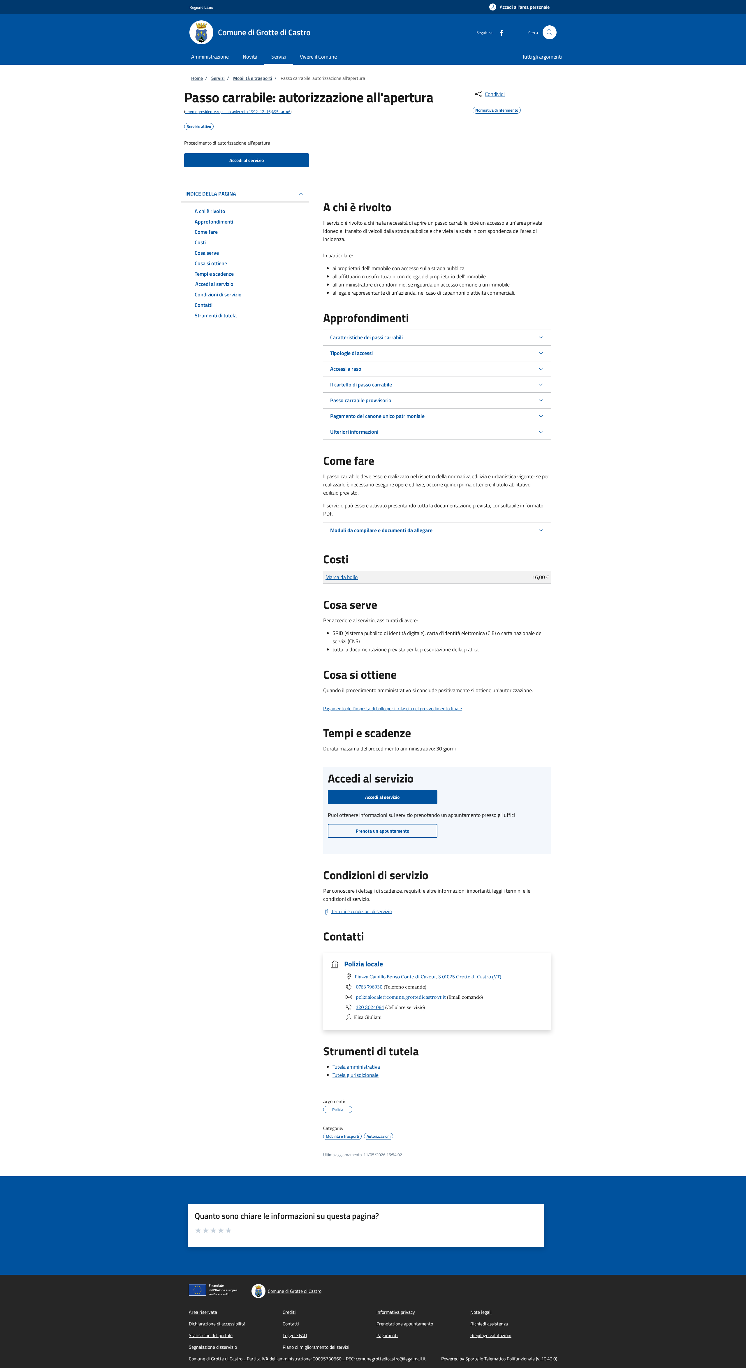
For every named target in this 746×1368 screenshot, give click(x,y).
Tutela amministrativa (356, 1067)
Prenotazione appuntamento (404, 1323)
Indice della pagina (210, 194)
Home (197, 78)
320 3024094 (370, 1007)
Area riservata (203, 1312)
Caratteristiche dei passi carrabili (366, 337)
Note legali (481, 1312)
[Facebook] (499, 32)
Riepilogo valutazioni (490, 1335)
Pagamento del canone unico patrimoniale (377, 416)
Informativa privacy (395, 1312)
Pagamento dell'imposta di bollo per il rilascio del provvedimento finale (392, 708)
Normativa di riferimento (496, 109)
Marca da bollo (342, 577)
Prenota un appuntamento (382, 830)
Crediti (289, 1312)
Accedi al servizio (246, 160)
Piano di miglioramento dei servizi (316, 1347)
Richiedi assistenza (489, 1323)
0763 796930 (369, 987)
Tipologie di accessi (351, 353)
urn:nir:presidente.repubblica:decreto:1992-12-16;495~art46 (238, 111)
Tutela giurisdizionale (355, 1075)
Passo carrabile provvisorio (360, 400)
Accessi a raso (345, 369)
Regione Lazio (201, 7)
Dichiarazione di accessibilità (217, 1323)
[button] (519, 7)
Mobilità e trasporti (252, 78)
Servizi (218, 78)
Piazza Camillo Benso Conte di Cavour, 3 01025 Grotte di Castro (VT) (428, 977)
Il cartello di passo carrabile (361, 384)
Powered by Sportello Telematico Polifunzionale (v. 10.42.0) (499, 1358)
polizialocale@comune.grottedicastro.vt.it (401, 997)
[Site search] (550, 32)
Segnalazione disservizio (213, 1347)
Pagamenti (387, 1335)
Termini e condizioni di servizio (361, 911)
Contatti (291, 1323)
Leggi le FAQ (295, 1335)
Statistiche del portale (211, 1335)
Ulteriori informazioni (354, 432)
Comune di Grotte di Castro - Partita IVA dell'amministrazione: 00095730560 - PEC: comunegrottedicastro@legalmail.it (307, 1358)
